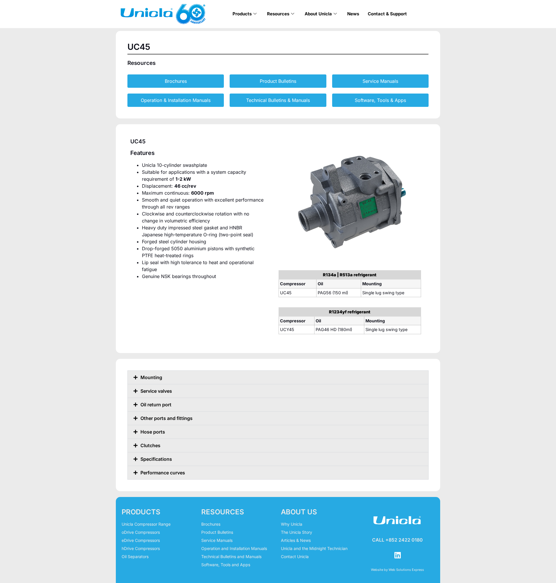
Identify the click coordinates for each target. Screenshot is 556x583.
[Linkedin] (397, 555)
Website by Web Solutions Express (397, 570)
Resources (278, 14)
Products (242, 14)
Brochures (210, 524)
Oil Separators (135, 556)
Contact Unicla (295, 556)
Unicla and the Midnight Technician (314, 548)
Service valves (156, 391)
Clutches (150, 445)
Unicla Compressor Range (146, 524)
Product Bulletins (217, 532)
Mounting (151, 377)
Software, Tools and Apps (225, 564)
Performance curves (162, 473)
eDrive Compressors (141, 540)
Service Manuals (217, 540)
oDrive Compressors (141, 532)
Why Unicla (291, 524)
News (353, 14)
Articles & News (296, 540)
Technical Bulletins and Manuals (231, 556)
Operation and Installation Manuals (234, 548)
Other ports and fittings (166, 418)
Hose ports (152, 432)
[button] (278, 377)
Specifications (156, 459)
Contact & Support (387, 14)
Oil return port (155, 404)
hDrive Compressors (141, 548)
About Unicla (318, 14)
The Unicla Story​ (296, 532)
